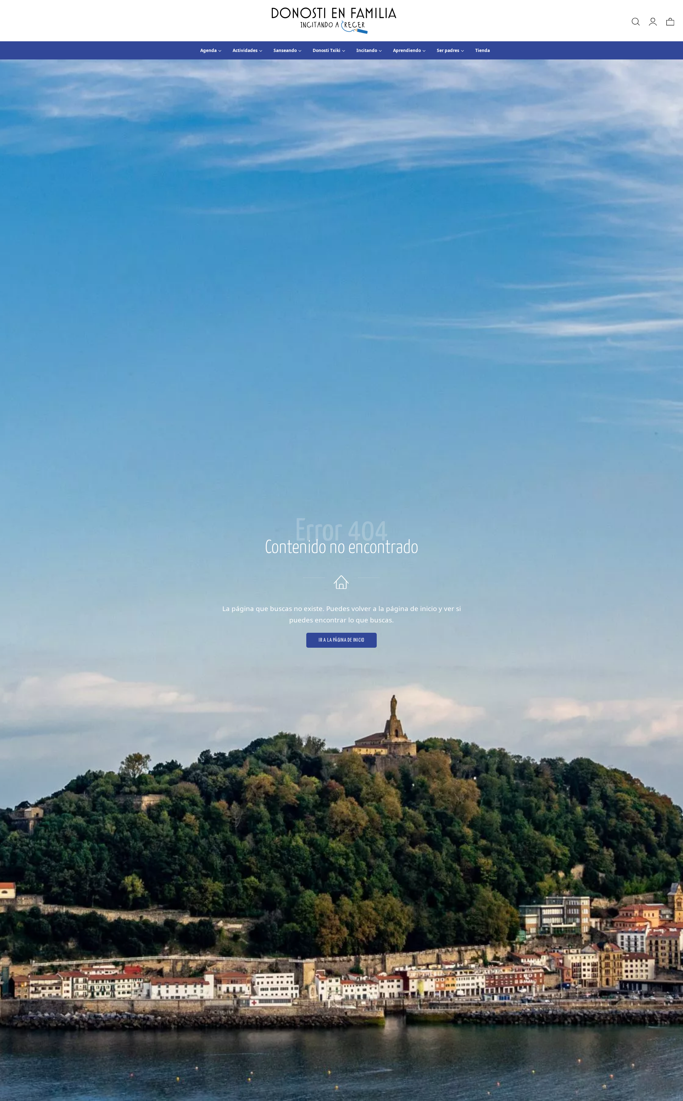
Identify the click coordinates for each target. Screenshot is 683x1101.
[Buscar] (635, 21)
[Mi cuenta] (652, 21)
